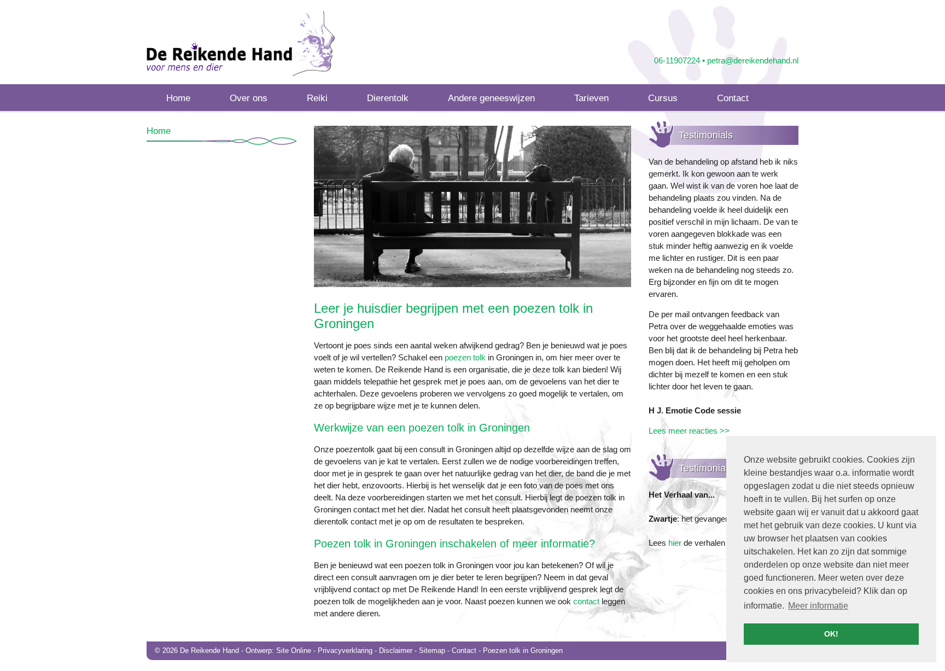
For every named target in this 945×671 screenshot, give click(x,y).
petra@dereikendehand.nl (752, 60)
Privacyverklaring (345, 650)
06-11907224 (677, 60)
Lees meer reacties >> (689, 430)
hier (674, 542)
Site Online (293, 650)
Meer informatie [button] (818, 605)
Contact (464, 650)
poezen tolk (465, 357)
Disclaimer (395, 650)
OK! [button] (831, 633)
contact (586, 601)
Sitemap (432, 650)
